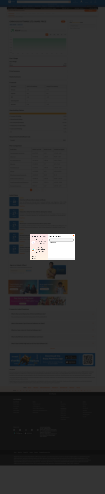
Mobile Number (53, 240)
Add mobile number (53, 242)
